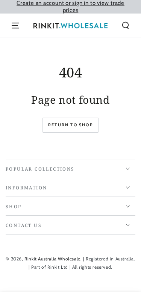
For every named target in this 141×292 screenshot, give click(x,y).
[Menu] (15, 25)
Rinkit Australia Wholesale (52, 259)
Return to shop (70, 124)
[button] (125, 25)
